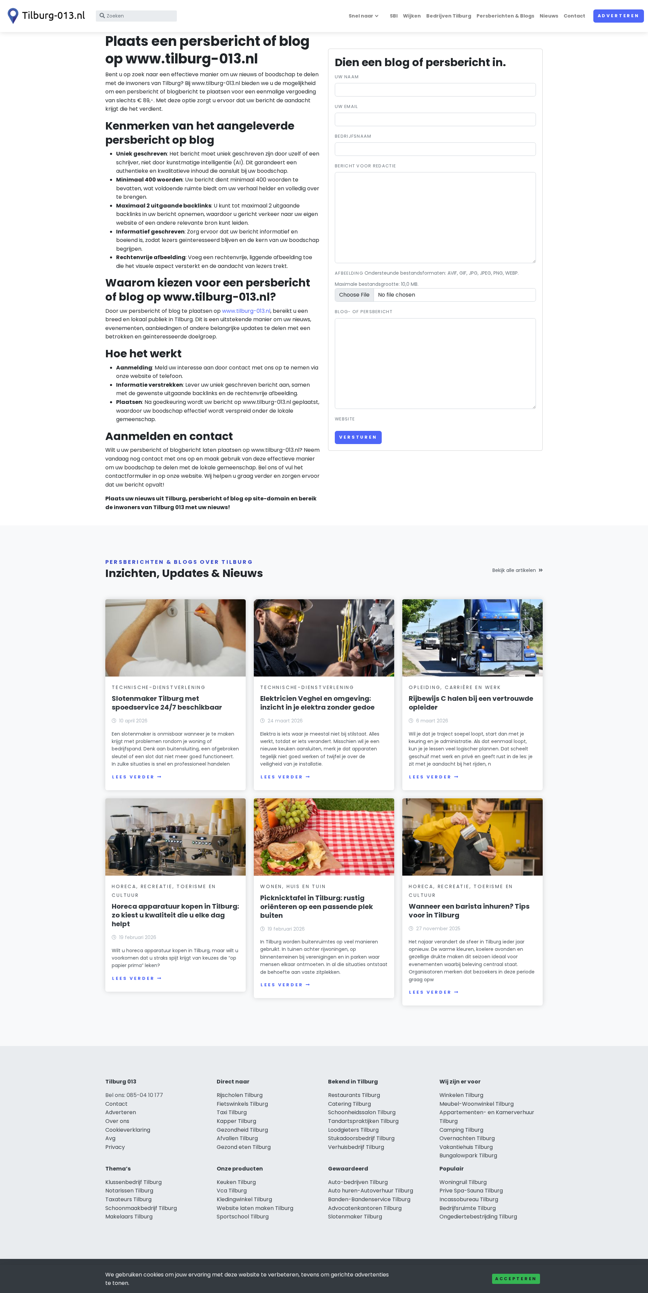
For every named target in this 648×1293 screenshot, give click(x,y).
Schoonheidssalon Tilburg (362, 1112)
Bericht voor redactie (365, 166)
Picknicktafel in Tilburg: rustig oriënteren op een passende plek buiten (316, 906)
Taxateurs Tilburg (128, 1199)
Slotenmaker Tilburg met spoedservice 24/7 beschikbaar (167, 703)
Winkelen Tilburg (461, 1095)
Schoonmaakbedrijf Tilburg (141, 1208)
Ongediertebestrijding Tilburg (478, 1216)
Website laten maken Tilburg (255, 1208)
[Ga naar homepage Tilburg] (44, 16)
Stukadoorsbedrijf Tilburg (361, 1138)
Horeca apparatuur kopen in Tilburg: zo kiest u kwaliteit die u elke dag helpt (175, 915)
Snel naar (361, 15)
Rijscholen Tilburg (240, 1095)
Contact (574, 15)
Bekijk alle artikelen (514, 570)
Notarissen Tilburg (129, 1190)
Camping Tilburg (461, 1130)
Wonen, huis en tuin (293, 886)
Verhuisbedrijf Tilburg (356, 1147)
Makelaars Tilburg (129, 1216)
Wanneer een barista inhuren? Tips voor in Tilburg (469, 911)
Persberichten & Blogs (505, 15)
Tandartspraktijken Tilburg (363, 1121)
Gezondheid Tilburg (242, 1130)
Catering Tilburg (349, 1104)
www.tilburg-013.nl (246, 311)
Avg (110, 1138)
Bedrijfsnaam (353, 136)
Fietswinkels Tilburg (242, 1104)
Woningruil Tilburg (463, 1182)
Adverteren (619, 16)
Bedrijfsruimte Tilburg (467, 1208)
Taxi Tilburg (232, 1112)
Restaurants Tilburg (354, 1095)
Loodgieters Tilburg (353, 1130)
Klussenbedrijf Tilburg (133, 1182)
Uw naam (347, 77)
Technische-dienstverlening (159, 687)
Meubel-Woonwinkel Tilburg (476, 1104)
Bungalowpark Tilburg (468, 1155)
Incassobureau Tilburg (468, 1199)
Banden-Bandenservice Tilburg (369, 1199)
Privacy (115, 1147)
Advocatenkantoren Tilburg (365, 1208)
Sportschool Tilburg (243, 1216)
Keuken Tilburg (236, 1182)
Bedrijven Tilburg (448, 15)
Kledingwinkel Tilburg (244, 1199)
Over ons (117, 1121)
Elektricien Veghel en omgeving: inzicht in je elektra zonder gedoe (317, 703)
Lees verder (133, 777)
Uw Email (346, 106)
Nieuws (549, 15)
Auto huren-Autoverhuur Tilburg (370, 1190)
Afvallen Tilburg (237, 1138)
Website (345, 419)
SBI (394, 15)
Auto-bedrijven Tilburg (358, 1182)
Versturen (358, 437)
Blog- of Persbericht (364, 311)
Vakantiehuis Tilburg (466, 1147)
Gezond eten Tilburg (244, 1147)
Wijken (412, 15)
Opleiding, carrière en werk (455, 687)
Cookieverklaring (127, 1130)
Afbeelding (349, 273)
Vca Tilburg (232, 1190)
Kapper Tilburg (236, 1121)
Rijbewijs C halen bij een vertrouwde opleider (471, 703)
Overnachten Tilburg (467, 1138)
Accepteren (516, 1279)
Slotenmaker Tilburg (355, 1216)
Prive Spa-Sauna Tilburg (471, 1190)
